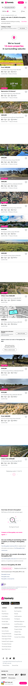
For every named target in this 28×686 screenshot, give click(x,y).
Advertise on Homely (6, 636)
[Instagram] (6, 658)
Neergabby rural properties (7, 578)
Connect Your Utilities (19, 637)
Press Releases (5, 613)
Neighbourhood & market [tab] (20, 568)
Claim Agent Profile (6, 638)
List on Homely (5, 631)
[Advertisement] (14, 133)
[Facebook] (3, 658)
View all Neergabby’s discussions (9, 558)
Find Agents (17, 619)
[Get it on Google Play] (15, 603)
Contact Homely (6, 624)
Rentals (16, 613)
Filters (6, 11)
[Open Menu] (2, 2)
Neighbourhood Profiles (20, 626)
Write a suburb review (9, 349)
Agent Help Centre (6, 649)
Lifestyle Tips (17, 631)
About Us (4, 611)
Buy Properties (17, 611)
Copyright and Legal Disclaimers (8, 589)
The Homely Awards (6, 646)
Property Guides (18, 629)
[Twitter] (10, 658)
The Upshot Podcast (6, 644)
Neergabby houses (5, 574)
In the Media (5, 616)
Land (16, 15)
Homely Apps (5, 621)
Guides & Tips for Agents (7, 641)
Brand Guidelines (6, 619)
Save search (23, 683)
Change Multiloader (6, 633)
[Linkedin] (14, 658)
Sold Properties (18, 616)
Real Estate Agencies (19, 621)
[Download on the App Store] (6, 603)
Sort (15, 11)
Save (23, 11)
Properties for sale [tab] (7, 568)
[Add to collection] (26, 68)
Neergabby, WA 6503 (9, 15)
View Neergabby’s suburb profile (9, 546)
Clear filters (24, 21)
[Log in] (26, 2)
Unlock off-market (21, 333)
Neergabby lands (5, 576)
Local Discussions (18, 624)
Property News (17, 634)
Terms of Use (15, 665)
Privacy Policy (6, 665)
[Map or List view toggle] (25, 7)
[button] (14, 7)
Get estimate (22, 28)
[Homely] (14, 598)
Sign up (21, 2)
